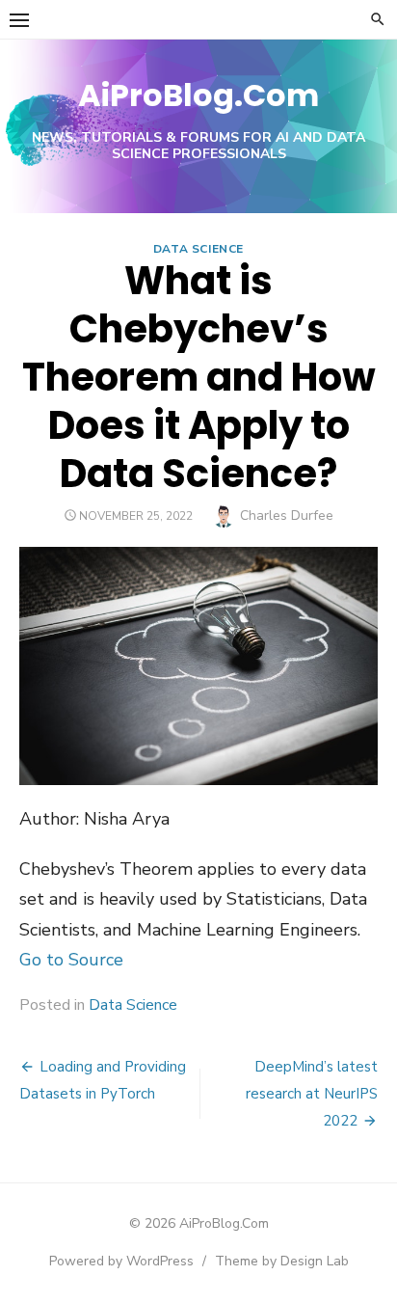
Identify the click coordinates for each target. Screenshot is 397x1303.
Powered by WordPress (121, 1261)
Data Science (198, 249)
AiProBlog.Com (198, 95)
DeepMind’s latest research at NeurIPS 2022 (312, 1093)
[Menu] (19, 19)
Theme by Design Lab (282, 1261)
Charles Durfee (286, 515)
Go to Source (71, 959)
